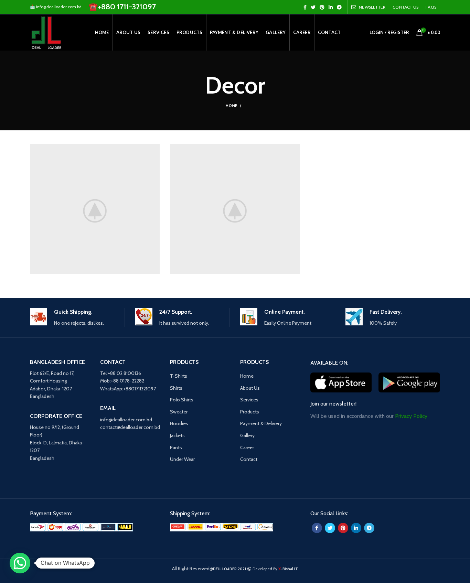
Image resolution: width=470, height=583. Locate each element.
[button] (20, 563)
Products (249, 412)
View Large (154, 149)
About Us (250, 388)
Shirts (176, 388)
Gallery (247, 435)
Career (247, 447)
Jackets (177, 435)
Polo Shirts (181, 400)
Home (231, 105)
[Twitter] (313, 7)
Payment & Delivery (261, 423)
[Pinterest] (322, 7)
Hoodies (179, 423)
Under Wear (182, 459)
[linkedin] (331, 7)
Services (249, 400)
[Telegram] (339, 7)
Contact (248, 459)
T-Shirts (178, 376)
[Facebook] (305, 7)
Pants (176, 447)
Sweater (179, 412)
